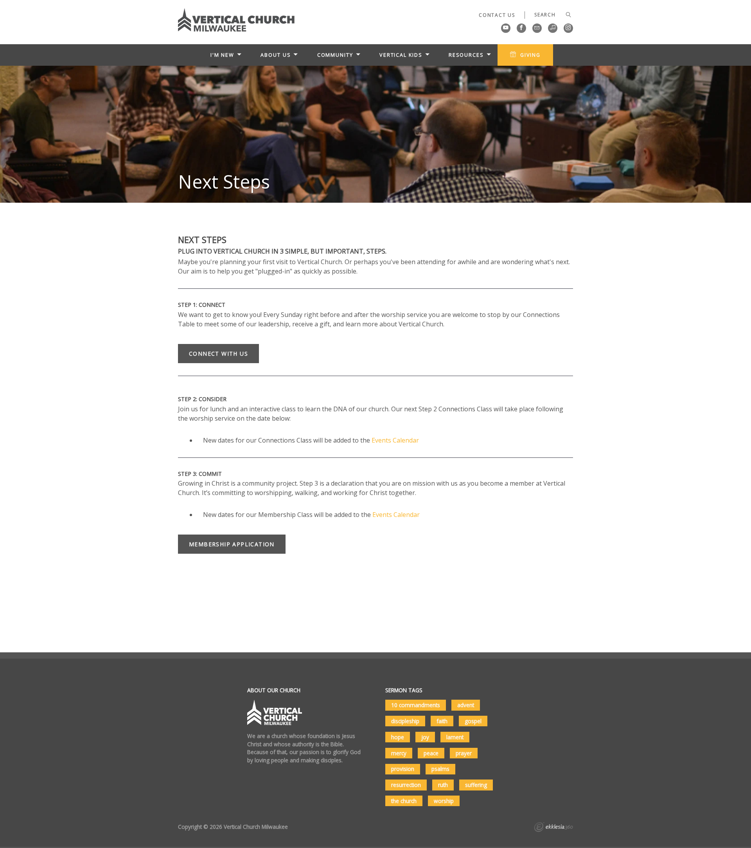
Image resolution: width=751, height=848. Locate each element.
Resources (466, 54)
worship (444, 801)
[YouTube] (505, 28)
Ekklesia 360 (553, 828)
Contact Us (497, 15)
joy (425, 737)
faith (442, 721)
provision (402, 768)
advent (465, 705)
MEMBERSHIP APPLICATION (232, 544)
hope (397, 737)
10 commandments (415, 705)
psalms (440, 768)
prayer (464, 753)
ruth (443, 785)
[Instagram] (568, 28)
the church (404, 801)
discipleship (405, 721)
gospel (473, 721)
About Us (276, 54)
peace (431, 753)
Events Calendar (395, 440)
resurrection (406, 785)
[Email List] (537, 28)
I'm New (222, 54)
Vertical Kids (400, 54)
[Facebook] (521, 28)
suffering (476, 785)
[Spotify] (552, 28)
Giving (530, 54)
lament (455, 737)
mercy (398, 753)
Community (335, 54)
